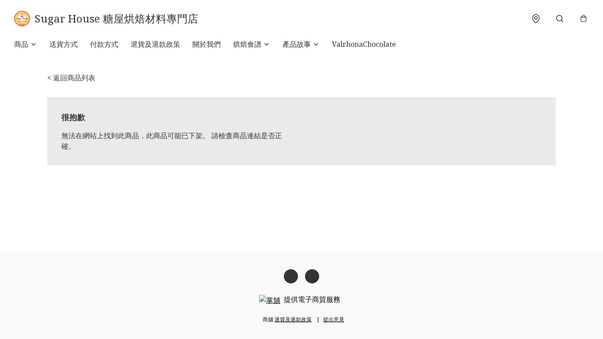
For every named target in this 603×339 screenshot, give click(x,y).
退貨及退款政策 (155, 44)
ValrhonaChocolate (364, 44)
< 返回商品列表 (71, 78)
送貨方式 (63, 44)
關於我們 (206, 44)
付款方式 (104, 44)
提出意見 (333, 319)
